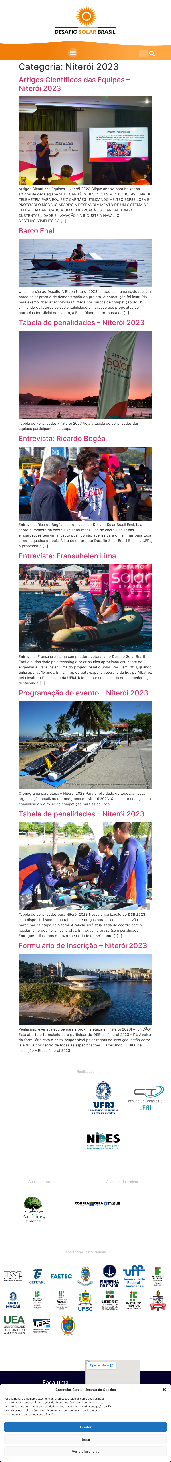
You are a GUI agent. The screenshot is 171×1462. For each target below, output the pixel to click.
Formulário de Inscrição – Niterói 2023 (83, 945)
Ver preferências (85, 1451)
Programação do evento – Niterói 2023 (84, 693)
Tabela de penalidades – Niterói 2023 (82, 322)
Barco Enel (36, 230)
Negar (85, 1439)
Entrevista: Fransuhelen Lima (67, 556)
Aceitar (85, 1427)
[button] (164, 1390)
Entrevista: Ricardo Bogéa (62, 438)
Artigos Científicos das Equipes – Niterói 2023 (74, 83)
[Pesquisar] (152, 53)
